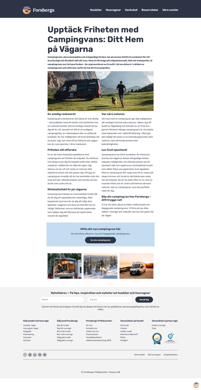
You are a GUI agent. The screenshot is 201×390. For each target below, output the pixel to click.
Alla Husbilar (139, 355)
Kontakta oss (91, 328)
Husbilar (96, 10)
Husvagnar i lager (30, 328)
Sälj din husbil (63, 325)
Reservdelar (150, 10)
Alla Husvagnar (154, 355)
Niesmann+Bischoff (129, 334)
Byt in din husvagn (65, 334)
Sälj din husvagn (64, 328)
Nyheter (26, 340)
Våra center (170, 10)
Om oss (89, 325)
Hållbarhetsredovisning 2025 (98, 340)
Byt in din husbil (63, 331)
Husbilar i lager (29, 325)
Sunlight (124, 340)
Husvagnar (113, 10)
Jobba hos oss (92, 331)
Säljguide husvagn (65, 340)
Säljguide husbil (64, 337)
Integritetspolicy (171, 355)
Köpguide (27, 331)
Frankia (123, 328)
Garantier (27, 337)
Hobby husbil (126, 331)
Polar (154, 328)
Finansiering (28, 334)
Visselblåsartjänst (93, 337)
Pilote (122, 337)
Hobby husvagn (159, 325)
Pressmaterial (92, 334)
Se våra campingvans (100, 240)
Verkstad (131, 10)
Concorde (124, 325)
